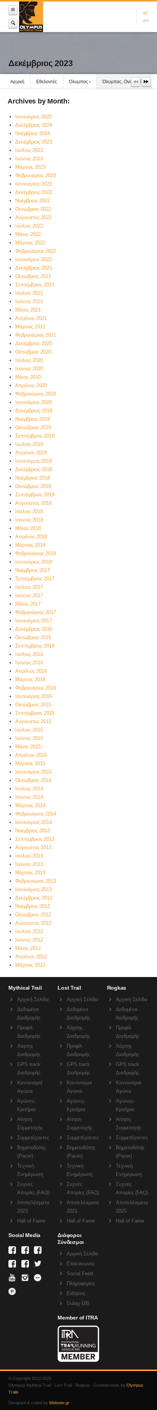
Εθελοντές (46, 81)
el (145, 13)
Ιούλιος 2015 (29, 730)
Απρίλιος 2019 (31, 452)
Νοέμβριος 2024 (32, 133)
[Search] (13, 23)
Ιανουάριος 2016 (33, 696)
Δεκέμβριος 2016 (33, 629)
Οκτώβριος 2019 (33, 427)
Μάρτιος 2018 (30, 545)
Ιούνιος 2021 (29, 301)
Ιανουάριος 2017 (33, 620)
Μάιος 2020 (28, 377)
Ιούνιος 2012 (29, 940)
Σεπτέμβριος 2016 (34, 646)
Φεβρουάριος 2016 (35, 688)
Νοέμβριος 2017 (32, 570)
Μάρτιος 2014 (30, 805)
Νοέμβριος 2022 (32, 201)
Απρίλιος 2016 (31, 671)
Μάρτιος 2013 (30, 872)
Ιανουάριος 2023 (33, 184)
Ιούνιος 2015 (29, 738)
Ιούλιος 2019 (29, 444)
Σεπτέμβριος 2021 (34, 284)
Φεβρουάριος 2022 (35, 251)
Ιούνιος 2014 (29, 797)
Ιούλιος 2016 (29, 654)
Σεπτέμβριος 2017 (34, 578)
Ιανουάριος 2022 (33, 259)
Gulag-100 (78, 1303)
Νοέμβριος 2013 (32, 830)
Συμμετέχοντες (33, 1137)
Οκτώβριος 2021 (33, 276)
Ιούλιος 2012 (29, 931)
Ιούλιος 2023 (29, 150)
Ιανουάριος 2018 (33, 562)
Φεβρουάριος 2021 (35, 335)
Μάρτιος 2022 (30, 242)
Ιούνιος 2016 (29, 662)
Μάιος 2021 (28, 310)
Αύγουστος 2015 (33, 721)
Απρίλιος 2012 (31, 956)
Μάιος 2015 (28, 746)
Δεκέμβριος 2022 (33, 192)
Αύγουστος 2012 (33, 923)
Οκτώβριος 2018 (33, 486)
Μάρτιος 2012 (30, 965)
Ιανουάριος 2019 (33, 461)
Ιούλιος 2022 (29, 226)
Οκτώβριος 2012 (33, 914)
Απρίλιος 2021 (31, 318)
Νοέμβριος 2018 (32, 478)
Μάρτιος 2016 (30, 679)
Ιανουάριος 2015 (33, 772)
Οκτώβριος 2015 (33, 704)
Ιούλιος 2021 (29, 293)
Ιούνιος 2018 (29, 520)
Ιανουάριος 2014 (33, 822)
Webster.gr (59, 1402)
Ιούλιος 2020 (29, 360)
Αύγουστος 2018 (33, 503)
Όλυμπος (78, 81)
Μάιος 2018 (28, 528)
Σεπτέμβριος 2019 (34, 436)
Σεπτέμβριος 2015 (34, 713)
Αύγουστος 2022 (33, 217)
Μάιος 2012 (28, 948)
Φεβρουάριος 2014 (35, 814)
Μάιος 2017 (28, 604)
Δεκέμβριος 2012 (33, 898)
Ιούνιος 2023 (29, 159)
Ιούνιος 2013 (29, 864)
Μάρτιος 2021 (30, 326)
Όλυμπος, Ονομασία (123, 81)
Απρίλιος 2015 (31, 755)
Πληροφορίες (81, 1283)
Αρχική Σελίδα (33, 999)
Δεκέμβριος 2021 (33, 268)
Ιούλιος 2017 (29, 587)
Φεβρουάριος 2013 (35, 881)
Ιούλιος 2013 (29, 856)
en (146, 20)
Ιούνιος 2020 (29, 368)
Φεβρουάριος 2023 (35, 175)
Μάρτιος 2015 (30, 763)
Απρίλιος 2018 (31, 536)
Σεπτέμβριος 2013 (34, 839)
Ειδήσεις (76, 1293)
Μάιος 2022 (28, 234)
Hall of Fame (31, 1221)
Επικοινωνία (81, 1263)
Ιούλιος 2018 (29, 511)
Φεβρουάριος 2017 (35, 612)
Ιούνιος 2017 (29, 595)
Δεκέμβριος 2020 (33, 343)
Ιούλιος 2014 (29, 788)
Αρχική (17, 81)
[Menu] (13, 10)
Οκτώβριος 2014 (33, 780)
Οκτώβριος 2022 (33, 209)
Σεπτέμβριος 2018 (34, 494)
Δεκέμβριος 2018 (33, 469)
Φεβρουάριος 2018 (35, 553)
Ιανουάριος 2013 (33, 889)
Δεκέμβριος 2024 (33, 125)
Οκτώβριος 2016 (33, 637)
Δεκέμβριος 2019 (33, 410)
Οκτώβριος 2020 (33, 352)
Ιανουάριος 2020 (33, 402)
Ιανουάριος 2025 (33, 117)
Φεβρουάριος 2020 (35, 394)
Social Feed (80, 1273)
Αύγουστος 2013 (33, 847)
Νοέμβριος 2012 (32, 906)
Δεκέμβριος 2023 (33, 142)
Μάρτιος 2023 (30, 167)
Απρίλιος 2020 (31, 385)
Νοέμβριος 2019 (32, 419)
